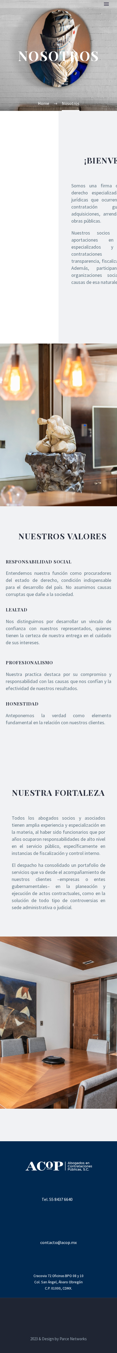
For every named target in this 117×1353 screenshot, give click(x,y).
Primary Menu (106, 4)
